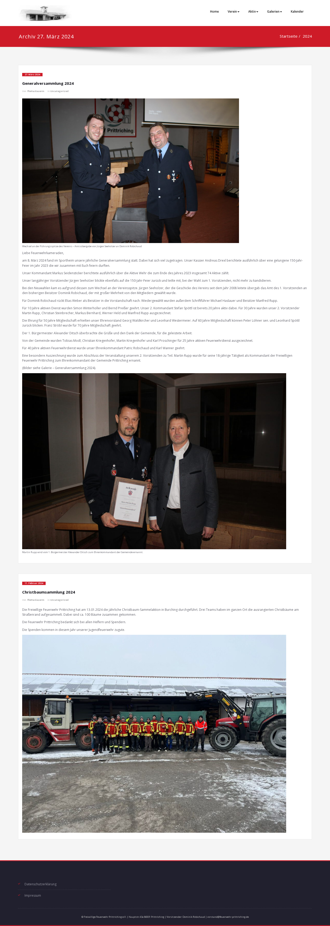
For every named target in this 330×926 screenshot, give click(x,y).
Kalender (297, 11)
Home (214, 11)
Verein (232, 11)
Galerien (273, 11)
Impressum (32, 895)
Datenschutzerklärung (40, 884)
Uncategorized (59, 91)
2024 (307, 36)
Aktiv (252, 11)
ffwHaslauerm (35, 91)
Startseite (289, 36)
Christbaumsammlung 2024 (48, 592)
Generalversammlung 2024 (48, 83)
